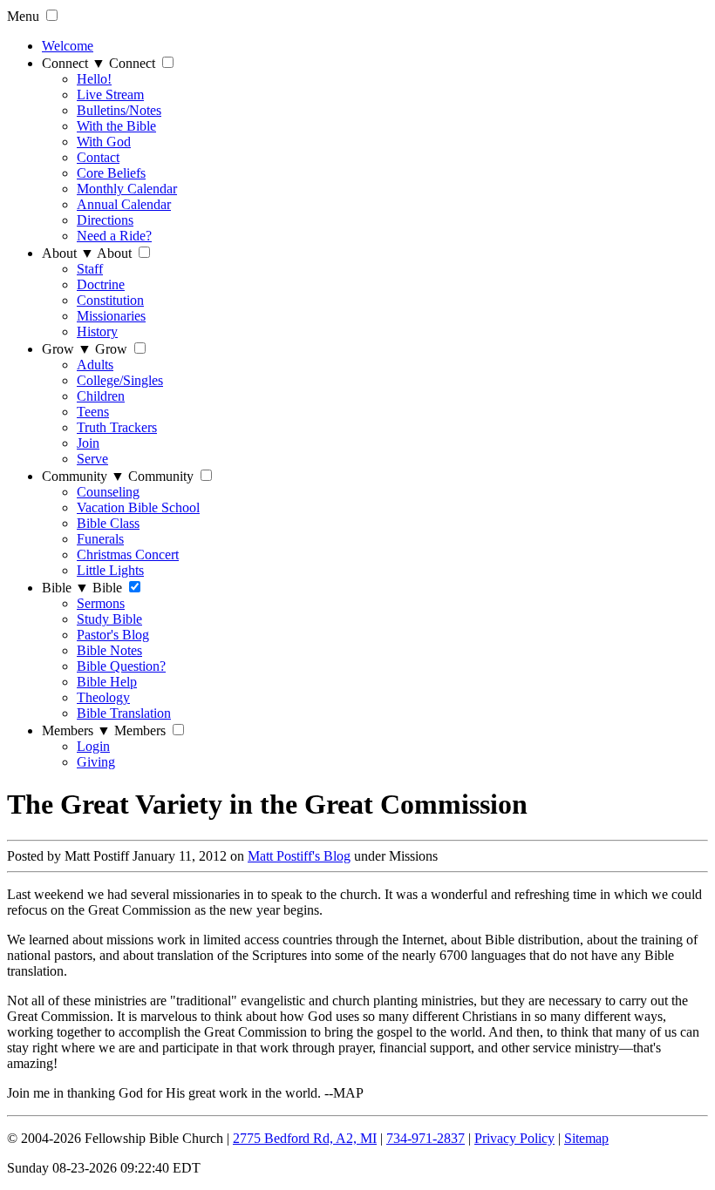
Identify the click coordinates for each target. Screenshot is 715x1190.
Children (101, 396)
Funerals (100, 538)
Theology (103, 697)
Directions (105, 220)
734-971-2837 (425, 1138)
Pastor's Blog (113, 634)
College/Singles (120, 380)
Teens (93, 411)
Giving (96, 761)
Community (83, 476)
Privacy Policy (514, 1138)
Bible (65, 587)
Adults (95, 364)
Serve (92, 458)
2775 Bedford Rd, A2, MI (305, 1138)
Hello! (94, 78)
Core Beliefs (111, 173)
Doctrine (101, 284)
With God (104, 141)
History (97, 331)
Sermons (101, 603)
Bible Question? (121, 666)
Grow (67, 348)
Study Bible (109, 619)
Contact (98, 157)
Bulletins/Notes (119, 110)
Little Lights (110, 570)
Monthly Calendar (127, 188)
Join (88, 443)
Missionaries (111, 315)
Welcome (67, 45)
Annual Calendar (124, 204)
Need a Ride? (114, 235)
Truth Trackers (117, 427)
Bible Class (108, 523)
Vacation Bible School (138, 507)
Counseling (108, 491)
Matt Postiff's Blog (299, 856)
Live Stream (110, 94)
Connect (74, 63)
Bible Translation (124, 713)
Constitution (110, 300)
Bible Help (107, 681)
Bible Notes (109, 650)
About (68, 253)
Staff (90, 268)
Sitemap (586, 1138)
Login (93, 746)
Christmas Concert (128, 554)
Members (76, 730)
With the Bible (116, 125)
